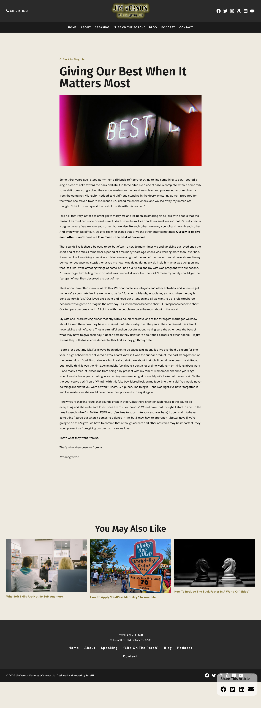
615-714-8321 (19, 11)
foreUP (90, 675)
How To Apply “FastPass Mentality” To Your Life (123, 597)
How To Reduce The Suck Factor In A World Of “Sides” (211, 591)
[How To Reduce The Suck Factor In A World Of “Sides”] (214, 564)
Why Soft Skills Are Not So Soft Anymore (34, 596)
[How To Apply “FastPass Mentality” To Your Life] (130, 567)
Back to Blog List (74, 59)
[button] (223, 689)
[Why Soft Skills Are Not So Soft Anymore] (46, 566)
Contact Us (48, 675)
